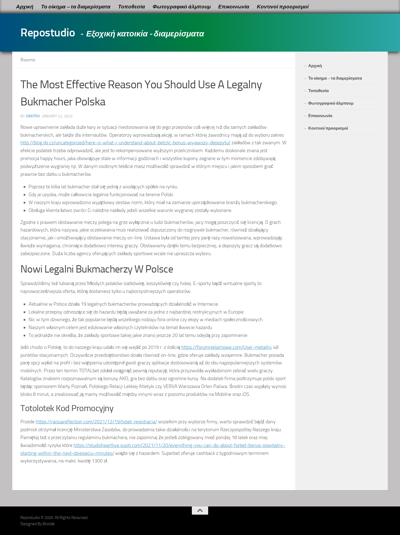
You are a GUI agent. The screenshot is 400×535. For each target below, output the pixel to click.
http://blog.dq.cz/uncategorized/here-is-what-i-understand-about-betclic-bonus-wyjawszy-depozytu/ (125, 143)
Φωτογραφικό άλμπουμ (182, 7)
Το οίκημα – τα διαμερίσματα (75, 7)
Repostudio (47, 32)
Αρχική (24, 7)
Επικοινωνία (233, 7)
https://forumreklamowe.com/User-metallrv (226, 347)
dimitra (33, 116)
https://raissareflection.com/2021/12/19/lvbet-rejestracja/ (96, 422)
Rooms (27, 60)
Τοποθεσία (131, 7)
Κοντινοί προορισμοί (283, 7)
